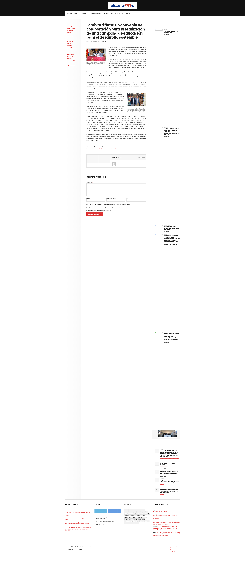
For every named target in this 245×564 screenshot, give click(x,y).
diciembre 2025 (71, 58)
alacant (93, 148)
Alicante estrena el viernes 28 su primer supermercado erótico (169, 472)
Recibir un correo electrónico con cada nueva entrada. (99, 210)
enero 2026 (70, 56)
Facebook (111, 510)
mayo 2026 (69, 47)
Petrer (142, 517)
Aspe (135, 511)
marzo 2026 (70, 52)
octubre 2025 (70, 62)
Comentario (89, 182)
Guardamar (126, 515)
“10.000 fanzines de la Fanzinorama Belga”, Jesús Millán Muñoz (171, 228)
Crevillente (145, 511)
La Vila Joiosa (132, 515)
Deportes (113, 13)
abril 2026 (69, 49)
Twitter (97, 510)
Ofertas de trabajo (127, 517)
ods (117, 148)
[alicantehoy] (122, 5)
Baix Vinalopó (83, 13)
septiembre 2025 (71, 65)
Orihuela (166, 127)
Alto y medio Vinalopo (140, 510)
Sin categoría (136, 521)
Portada (162, 449)
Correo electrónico (111, 198)
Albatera (126, 510)
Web (127, 198)
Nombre (88, 198)
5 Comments (163, 486)
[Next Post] (104, 159)
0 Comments (166, 34)
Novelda (143, 515)
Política (146, 517)
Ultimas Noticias (71, 28)
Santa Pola (135, 519)
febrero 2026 (70, 54)
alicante (96, 148)
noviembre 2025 (71, 60)
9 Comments (163, 468)
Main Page (69, 26)
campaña (106, 148)
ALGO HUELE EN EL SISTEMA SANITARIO (167, 464)
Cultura (121, 13)
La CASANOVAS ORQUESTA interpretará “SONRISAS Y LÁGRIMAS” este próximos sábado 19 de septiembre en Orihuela (172, 132)
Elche (75, 13)
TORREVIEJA (147, 521)
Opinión (128, 13)
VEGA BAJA (106, 13)
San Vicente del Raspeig (128, 521)
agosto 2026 (70, 41)
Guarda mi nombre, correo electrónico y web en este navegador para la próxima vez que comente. (108, 204)
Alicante (69, 13)
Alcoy (130, 510)
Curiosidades (167, 225)
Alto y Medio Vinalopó (95, 13)
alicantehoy (97, 41)
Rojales (130, 519)
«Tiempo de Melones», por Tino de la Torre (171, 31)
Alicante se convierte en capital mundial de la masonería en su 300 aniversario (169, 491)
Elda (149, 513)
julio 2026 (69, 43)
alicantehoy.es (80, 546)
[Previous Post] (92, 159)
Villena (137, 522)
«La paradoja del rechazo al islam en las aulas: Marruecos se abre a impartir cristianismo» (169, 481)
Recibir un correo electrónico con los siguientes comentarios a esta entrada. (103, 207)
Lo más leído (70, 30)
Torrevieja (142, 521)
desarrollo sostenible (112, 148)
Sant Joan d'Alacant (141, 519)
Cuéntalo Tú (136, 513)
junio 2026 (69, 45)
